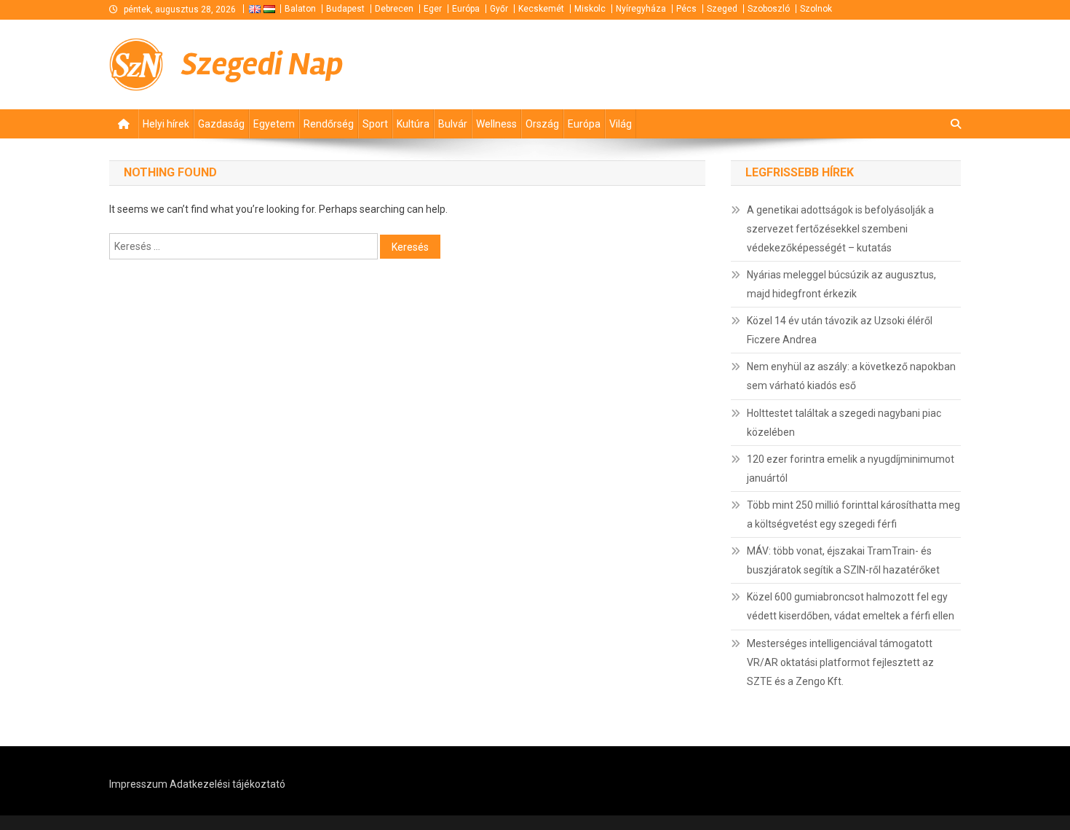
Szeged (722, 9)
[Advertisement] (786, 64)
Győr (499, 9)
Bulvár (452, 124)
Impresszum (138, 784)
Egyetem (274, 124)
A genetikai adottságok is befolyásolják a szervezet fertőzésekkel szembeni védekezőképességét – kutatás (840, 229)
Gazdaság (221, 124)
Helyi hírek (166, 124)
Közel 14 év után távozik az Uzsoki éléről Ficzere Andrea (839, 330)
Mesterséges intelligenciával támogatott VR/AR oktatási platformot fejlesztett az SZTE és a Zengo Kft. (840, 662)
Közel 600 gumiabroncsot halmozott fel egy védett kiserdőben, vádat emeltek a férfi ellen (850, 606)
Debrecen (394, 9)
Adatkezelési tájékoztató (227, 784)
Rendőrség (329, 124)
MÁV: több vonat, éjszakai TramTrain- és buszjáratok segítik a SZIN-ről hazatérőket (843, 560)
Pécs (686, 9)
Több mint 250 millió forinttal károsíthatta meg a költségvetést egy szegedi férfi (853, 514)
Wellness (496, 124)
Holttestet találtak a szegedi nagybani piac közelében (844, 422)
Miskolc (590, 9)
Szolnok (816, 9)
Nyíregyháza (641, 9)
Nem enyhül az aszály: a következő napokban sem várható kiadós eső (851, 376)
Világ (620, 124)
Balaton (300, 9)
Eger (433, 9)
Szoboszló (769, 9)
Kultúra (413, 124)
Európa (466, 9)
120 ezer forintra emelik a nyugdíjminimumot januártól (850, 468)
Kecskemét (541, 9)
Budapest (345, 9)
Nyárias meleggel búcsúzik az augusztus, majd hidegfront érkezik (841, 284)
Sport (375, 124)
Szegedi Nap (262, 64)
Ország (542, 124)
